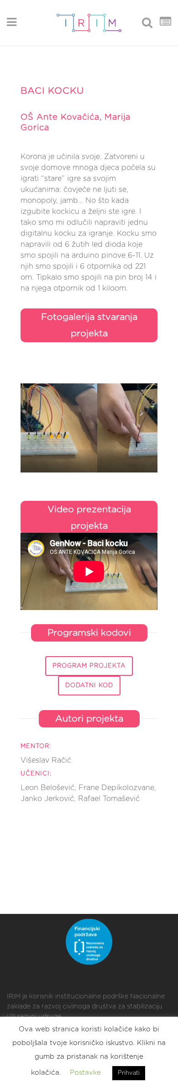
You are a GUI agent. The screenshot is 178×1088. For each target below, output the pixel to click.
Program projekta (89, 666)
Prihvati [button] (129, 1073)
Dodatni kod (89, 686)
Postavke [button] (85, 1072)
